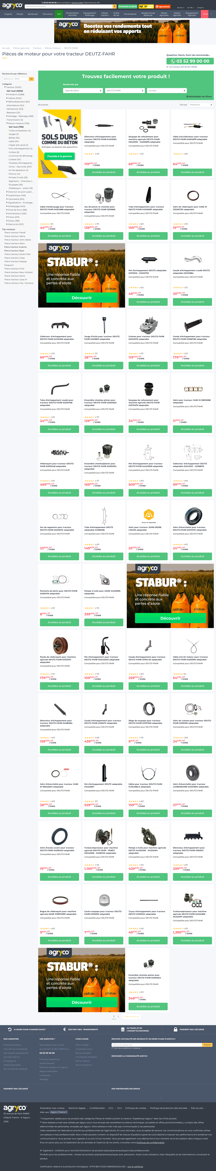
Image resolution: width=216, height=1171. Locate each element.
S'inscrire (207, 1045)
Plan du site (197, 1108)
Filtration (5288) (15, 94)
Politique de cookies (135, 1108)
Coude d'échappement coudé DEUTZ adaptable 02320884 (191, 271)
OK (31, 79)
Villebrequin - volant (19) (21, 188)
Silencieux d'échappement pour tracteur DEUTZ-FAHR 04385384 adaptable (56, 723)
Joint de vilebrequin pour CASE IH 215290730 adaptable (190, 208)
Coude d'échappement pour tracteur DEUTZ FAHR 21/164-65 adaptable (147, 658)
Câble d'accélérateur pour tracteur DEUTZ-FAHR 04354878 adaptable (190, 138)
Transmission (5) (15, 120)
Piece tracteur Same (15, 276)
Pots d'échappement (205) (21, 148)
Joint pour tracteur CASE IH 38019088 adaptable (192, 401)
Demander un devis (128, 6)
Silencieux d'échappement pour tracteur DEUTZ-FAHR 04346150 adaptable (100, 139)
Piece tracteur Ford (14, 268)
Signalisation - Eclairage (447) (20, 202)
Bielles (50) (14, 138)
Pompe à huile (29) (18, 177)
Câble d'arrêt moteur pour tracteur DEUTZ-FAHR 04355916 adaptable (190, 658)
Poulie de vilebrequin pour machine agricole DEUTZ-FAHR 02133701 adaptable (58, 659)
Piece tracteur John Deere (18, 240)
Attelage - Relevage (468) (20, 116)
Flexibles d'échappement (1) (21, 163)
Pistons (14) (14, 174)
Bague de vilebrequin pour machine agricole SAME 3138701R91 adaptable (58, 912)
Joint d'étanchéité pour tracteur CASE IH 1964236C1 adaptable (59, 785)
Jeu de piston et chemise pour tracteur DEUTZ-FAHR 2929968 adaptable (99, 209)
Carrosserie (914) (15, 199)
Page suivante (130, 1016)
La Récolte (45, 1075)
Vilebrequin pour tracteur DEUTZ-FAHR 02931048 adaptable (57, 465)
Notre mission (83, 1061)
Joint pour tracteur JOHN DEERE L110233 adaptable (145, 528)
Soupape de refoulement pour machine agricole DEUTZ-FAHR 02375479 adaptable (144, 403)
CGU (111, 1108)
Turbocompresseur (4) (20, 130)
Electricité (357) (15, 224)
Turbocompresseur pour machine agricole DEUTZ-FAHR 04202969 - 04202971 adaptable (189, 914)
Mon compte (82, 1045)
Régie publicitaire (48, 1071)
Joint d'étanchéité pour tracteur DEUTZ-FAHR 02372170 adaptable (190, 528)
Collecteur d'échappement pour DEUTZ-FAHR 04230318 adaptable (57, 337)
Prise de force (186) (17, 210)
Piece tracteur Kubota (15, 247)
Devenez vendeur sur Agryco (54, 1067)
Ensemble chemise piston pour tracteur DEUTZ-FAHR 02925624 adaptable (145, 978)
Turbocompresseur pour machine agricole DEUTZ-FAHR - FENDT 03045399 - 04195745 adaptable (101, 850)
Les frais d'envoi (12, 1057)
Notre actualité (83, 1053)
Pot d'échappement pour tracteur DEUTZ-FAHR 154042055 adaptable (101, 658)
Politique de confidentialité (150, 1142)
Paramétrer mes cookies (52, 1108)
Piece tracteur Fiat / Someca (19, 283)
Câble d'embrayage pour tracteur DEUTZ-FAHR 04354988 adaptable (57, 208)
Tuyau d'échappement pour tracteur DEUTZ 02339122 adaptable (147, 912)
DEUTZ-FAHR (114, 90)
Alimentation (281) (16, 213)
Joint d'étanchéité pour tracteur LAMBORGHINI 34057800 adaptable (191, 785)
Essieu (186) (13, 221)
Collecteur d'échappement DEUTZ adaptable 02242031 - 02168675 (190, 465)
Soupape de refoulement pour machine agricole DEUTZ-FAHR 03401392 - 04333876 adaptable (144, 139)
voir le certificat (135, 1166)
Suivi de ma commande (15, 1049)
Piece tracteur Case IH (16, 279)
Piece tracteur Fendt (15, 232)
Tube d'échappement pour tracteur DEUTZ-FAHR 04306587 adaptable (146, 208)
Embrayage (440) (16, 206)
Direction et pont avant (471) (20, 192)
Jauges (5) (14, 134)
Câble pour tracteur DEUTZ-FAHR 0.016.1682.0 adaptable (145, 785)
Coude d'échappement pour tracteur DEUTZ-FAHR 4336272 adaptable (102, 722)
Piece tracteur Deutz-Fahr (18, 254)
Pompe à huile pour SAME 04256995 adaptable (102, 592)
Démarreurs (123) (15, 109)
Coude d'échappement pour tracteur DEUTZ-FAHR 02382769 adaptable (191, 337)
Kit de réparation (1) (18, 170)
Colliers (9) (14, 152)
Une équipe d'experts (86, 1057)
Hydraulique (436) (16, 195)
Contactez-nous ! (84, 1049)
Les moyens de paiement (16, 1053)
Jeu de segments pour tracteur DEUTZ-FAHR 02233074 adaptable (57, 528)
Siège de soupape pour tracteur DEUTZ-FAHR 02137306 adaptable (145, 722)
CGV (119, 1108)
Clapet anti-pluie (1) (18, 145)
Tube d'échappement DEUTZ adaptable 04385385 (98, 528)
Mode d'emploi (47, 1063)
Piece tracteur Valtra (15, 236)
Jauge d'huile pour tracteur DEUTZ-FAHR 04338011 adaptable (102, 337)
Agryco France (58, 1112)
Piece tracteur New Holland (18, 272)
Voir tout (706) (16, 127)
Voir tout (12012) (15, 91)
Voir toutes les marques (15, 1069)
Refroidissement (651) (18, 101)
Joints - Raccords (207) (20, 166)
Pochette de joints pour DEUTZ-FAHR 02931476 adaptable (58, 592)
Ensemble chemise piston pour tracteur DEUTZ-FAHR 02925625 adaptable (100, 403)
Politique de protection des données (168, 1108)
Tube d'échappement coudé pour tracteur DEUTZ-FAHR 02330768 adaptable (56, 403)
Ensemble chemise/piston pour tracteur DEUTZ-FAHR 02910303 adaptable (100, 466)
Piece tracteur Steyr (14, 250)
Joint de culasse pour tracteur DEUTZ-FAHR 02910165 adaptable (192, 722)
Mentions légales (77, 1108)
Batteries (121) (13, 112)
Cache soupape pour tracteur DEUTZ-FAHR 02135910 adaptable (103, 912)
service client (77, 2)
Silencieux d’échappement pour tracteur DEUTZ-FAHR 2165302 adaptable (189, 850)
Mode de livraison (12, 1045)
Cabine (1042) (14, 98)
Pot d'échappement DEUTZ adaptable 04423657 (103, 785)
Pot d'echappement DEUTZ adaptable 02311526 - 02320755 (147, 271)
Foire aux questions (49, 1059)
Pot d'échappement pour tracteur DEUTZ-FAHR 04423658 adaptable (146, 465)
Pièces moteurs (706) (18, 123)
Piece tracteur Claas (15, 258)
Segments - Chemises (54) (21, 181)
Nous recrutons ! (84, 1065)
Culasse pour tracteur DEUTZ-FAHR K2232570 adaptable (146, 337)
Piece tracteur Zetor (15, 243)
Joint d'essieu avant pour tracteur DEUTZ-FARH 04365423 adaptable (57, 849)
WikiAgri (44, 1079)
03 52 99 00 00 (50, 2)
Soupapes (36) (16, 184)
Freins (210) (13, 217)
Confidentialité (97, 1108)
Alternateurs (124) (15, 105)
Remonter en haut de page (208, 1158)
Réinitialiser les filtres (200, 96)
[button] (181, 5)
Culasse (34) (15, 159)
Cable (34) (14, 141)
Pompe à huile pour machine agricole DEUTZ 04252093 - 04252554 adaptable (147, 850)
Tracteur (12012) (13, 87)
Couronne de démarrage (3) (21, 156)
